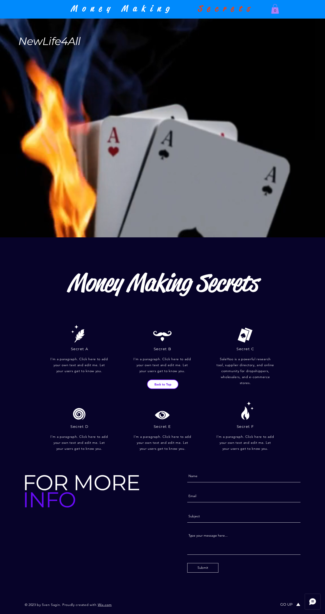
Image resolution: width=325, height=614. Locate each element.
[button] (275, 9)
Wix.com (105, 605)
